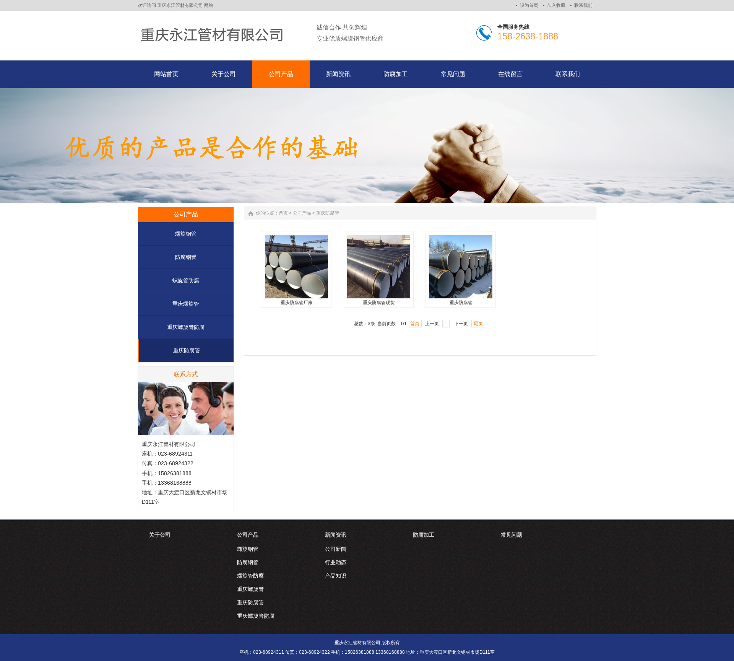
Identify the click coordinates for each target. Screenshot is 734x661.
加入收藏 (556, 5)
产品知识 (335, 576)
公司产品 (302, 213)
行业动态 (335, 562)
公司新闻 (335, 549)
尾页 (478, 323)
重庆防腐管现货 (379, 302)
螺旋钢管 (185, 234)
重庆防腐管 (186, 350)
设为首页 (529, 5)
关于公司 (160, 535)
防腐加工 (423, 535)
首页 (283, 213)
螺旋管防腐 (185, 280)
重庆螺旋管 (185, 304)
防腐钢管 (185, 257)
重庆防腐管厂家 (297, 302)
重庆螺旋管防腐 (186, 327)
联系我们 (583, 5)
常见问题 (511, 535)
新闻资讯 (335, 535)
